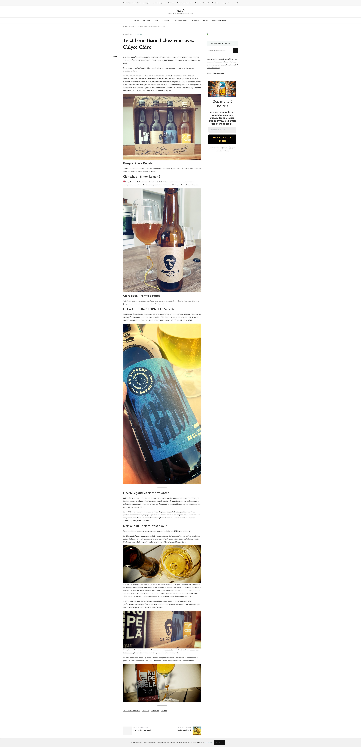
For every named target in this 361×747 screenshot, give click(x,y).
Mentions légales (159, 3)
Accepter (220, 742)
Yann (115, 56)
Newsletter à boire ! (202, 3)
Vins (156, 21)
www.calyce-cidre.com (131, 711)
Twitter (164, 711)
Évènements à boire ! (184, 3)
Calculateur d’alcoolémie (131, 3)
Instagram (225, 3)
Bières (136, 21)
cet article (169, 650)
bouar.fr (180, 10)
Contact (171, 3)
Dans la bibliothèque (219, 21)
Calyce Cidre (132, 71)
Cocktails (166, 21)
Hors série (195, 21)
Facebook (215, 3)
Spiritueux (147, 21)
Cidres (205, 21)
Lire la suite (208, 742)
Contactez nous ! (213, 68)
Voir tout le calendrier (215, 73)
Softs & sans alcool (180, 21)
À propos (146, 3)
